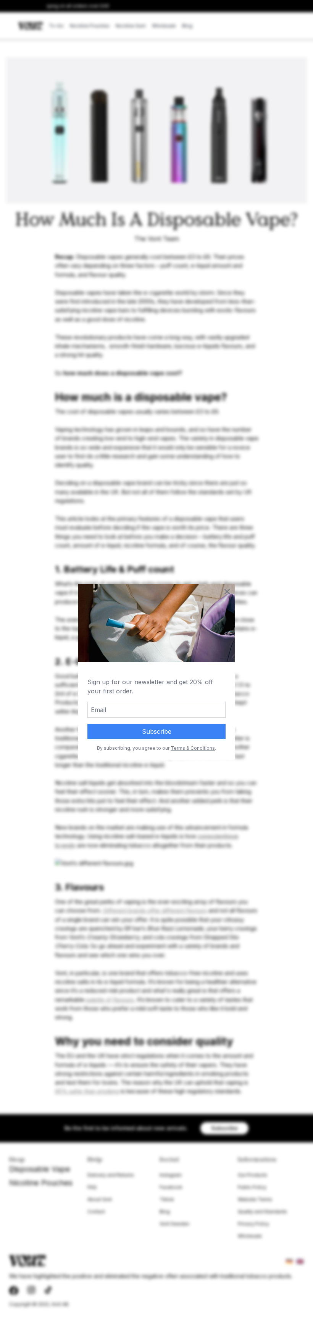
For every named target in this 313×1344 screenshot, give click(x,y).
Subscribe (156, 731)
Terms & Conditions (193, 748)
